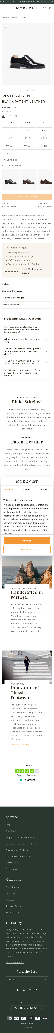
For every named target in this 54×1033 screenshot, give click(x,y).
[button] (3, 8)
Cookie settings (27, 1023)
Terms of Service (14, 906)
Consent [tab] (9, 489)
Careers (10, 900)
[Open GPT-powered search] (45, 8)
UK (3, 116)
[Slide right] (33, 90)
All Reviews (11, 869)
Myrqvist (29, 1027)
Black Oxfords (19, 18)
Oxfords (6, 18)
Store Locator (13, 887)
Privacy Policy (12, 912)
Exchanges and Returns (18, 856)
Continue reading (19, 745)
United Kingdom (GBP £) (25, 1008)
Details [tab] (27, 489)
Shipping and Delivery (17, 850)
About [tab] (44, 489)
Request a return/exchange (20, 837)
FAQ (8, 825)
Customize (25, 549)
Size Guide (11, 831)
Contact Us (12, 863)
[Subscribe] (45, 980)
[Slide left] (20, 90)
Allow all (27, 540)
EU (9, 116)
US (16, 116)
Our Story (11, 894)
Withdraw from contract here (21, 844)
